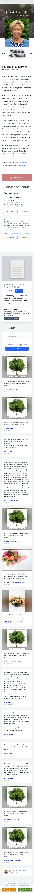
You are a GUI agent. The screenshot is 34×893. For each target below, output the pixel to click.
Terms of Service (22, 885)
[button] (17, 367)
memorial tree (24, 162)
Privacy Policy (12, 885)
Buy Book (19, 291)
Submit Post (17, 349)
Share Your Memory (12, 318)
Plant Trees (24, 211)
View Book (9, 291)
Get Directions (10, 211)
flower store (22, 165)
